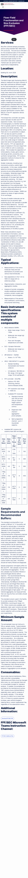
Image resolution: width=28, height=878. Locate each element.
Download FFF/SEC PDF (7, 718)
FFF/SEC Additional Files (7, 736)
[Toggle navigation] (3, 7)
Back (14, 39)
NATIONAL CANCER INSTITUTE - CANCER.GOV (14, 1)
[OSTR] (12, 4)
